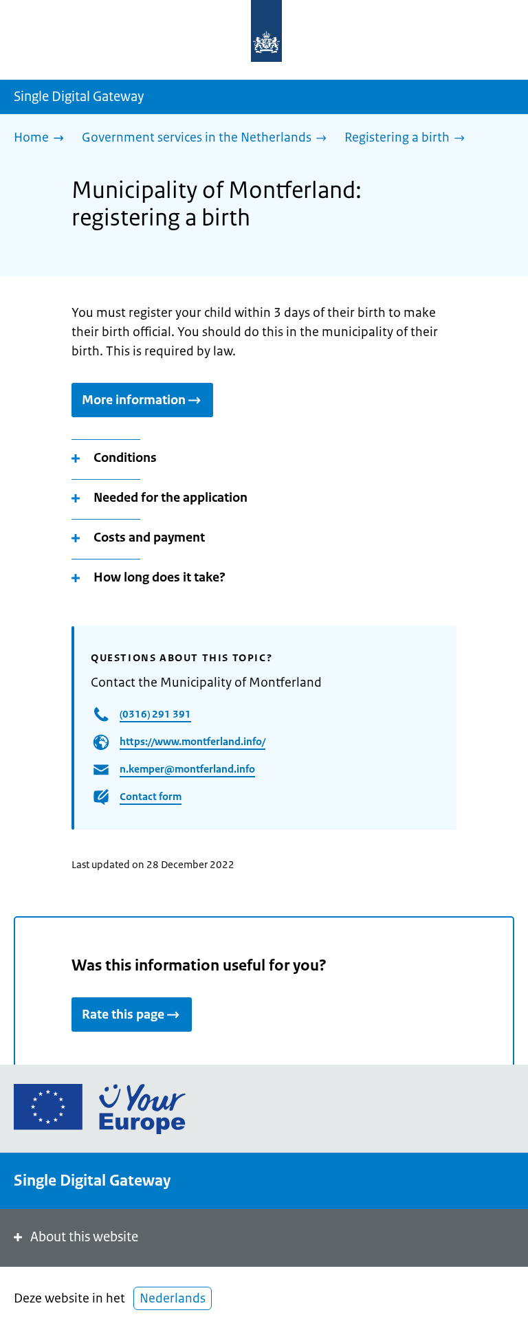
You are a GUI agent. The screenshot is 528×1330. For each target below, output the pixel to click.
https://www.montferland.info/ (192, 741)
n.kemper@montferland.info (187, 768)
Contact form (151, 796)
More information (134, 400)
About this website (84, 1236)
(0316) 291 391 (155, 713)
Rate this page (123, 1014)
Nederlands (173, 1298)
